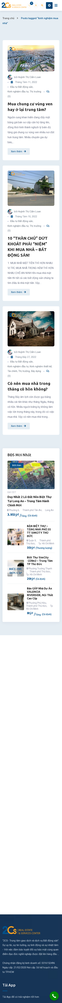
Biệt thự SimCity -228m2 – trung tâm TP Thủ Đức (40, 561)
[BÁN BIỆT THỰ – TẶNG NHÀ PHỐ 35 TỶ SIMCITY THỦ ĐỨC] (15, 537)
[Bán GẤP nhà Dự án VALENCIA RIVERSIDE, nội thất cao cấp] (15, 602)
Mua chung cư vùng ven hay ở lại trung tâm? (30, 107)
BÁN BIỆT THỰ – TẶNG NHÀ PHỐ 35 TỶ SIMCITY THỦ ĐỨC (39, 531)
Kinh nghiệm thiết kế (41, 366)
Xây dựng (36, 371)
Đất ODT (11, 492)
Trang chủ (8, 18)
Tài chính (12, 371)
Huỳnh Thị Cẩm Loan (29, 77)
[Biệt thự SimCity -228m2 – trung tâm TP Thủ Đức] (15, 568)
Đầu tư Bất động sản (21, 86)
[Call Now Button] (54, 996)
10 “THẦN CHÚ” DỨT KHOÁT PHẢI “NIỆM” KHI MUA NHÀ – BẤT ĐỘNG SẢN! (28, 246)
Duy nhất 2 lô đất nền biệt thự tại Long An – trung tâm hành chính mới (29, 501)
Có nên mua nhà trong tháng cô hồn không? (29, 386)
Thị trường (35, 91)
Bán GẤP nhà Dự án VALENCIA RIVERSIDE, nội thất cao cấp (40, 593)
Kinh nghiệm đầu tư (18, 91)
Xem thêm (16, 151)
